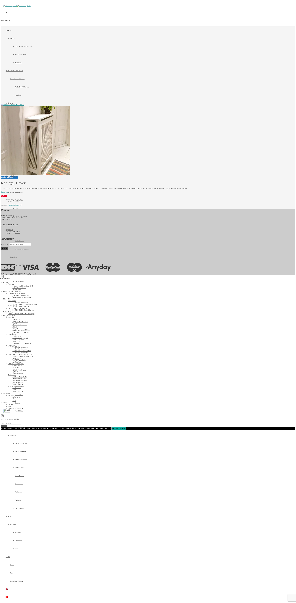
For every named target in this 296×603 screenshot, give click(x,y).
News (11, 573)
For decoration (19, 484)
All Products (13, 435)
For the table (18, 492)
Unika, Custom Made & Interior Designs (21, 314)
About (8, 557)
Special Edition (17, 369)
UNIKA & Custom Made (16, 364)
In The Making (8, 312)
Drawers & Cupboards (19, 325)
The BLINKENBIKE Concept (18, 308)
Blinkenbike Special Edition (21, 351)
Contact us (4, 192)
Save (4, 196)
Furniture (9, 30)
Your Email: (5, 244)
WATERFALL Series (19, 288)
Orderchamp (18, 540)
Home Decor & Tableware (11, 291)
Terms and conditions (13, 231)
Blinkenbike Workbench (20, 353)
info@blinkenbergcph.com (14, 217)
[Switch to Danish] (7, 597)
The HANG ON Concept (20, 295)
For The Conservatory (21, 459)
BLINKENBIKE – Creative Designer (24, 304)
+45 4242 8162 (11, 215)
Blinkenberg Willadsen (16, 581)
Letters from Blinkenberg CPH (22, 286)
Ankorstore (18, 532)
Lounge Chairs (19, 192)
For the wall (18, 500)
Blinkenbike (9, 103)
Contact (12, 565)
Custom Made (17, 365)
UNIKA (15, 371)
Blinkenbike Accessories (20, 303)
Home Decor (13, 257)
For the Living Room (20, 451)
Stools (16, 225)
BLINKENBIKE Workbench (21, 306)
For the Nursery (19, 476)
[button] (5, 20)
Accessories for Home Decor (21, 343)
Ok (113, 428)
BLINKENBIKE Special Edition (23, 310)
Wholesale (9, 516)
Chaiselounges (17, 321)
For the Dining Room (21, 443)
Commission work (15, 205)
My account (9, 230)
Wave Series (16, 290)
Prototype (15, 367)
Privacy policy (120, 428)
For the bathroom (19, 508)
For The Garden (19, 468)
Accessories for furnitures (22, 249)
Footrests (17, 233)
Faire (16, 549)
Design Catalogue (9, 315)
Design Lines (12, 354)
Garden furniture (19, 241)
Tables (16, 208)
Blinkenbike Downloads (20, 349)
